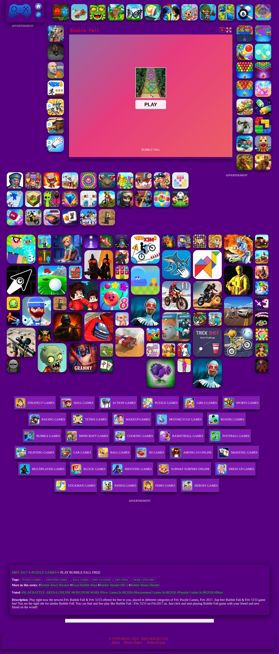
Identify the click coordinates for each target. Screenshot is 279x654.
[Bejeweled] (70, 206)
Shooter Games (56, 579)
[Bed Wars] (56, 40)
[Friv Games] (38, 8)
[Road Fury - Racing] (245, 151)
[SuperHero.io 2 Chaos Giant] (33, 187)
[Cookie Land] (162, 206)
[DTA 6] (88, 224)
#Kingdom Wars (85, 592)
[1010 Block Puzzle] (180, 187)
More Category (143, 579)
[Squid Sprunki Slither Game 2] (52, 206)
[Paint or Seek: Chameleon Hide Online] (56, 132)
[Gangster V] (263, 169)
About (116, 642)
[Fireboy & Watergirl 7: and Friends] (61, 19)
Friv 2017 (20, 572)
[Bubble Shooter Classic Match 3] (263, 77)
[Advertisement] (22, 90)
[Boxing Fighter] (143, 206)
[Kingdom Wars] (56, 114)
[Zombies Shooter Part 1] (15, 187)
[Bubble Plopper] (245, 40)
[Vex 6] (56, 95)
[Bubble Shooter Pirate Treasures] (245, 59)
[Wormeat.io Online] (263, 114)
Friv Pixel (121, 579)
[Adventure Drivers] (79, 19)
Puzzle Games (166, 402)
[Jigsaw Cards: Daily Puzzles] (226, 19)
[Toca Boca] (189, 19)
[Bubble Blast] (245, 95)
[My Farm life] (125, 187)
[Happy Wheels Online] (56, 77)
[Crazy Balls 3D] (153, 19)
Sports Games (247, 402)
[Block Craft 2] (33, 206)
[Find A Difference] (88, 206)
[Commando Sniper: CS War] (125, 206)
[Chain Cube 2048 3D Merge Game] (15, 224)
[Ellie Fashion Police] (162, 187)
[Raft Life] (70, 187)
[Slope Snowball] (143, 187)
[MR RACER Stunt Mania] (52, 224)
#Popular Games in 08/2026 (195, 592)
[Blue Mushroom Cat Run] (52, 187)
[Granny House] (56, 59)
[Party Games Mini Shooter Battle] (208, 19)
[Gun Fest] (15, 206)
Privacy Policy (133, 642)
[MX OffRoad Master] (107, 206)
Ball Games (81, 579)
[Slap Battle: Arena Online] (56, 151)
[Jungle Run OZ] (97, 19)
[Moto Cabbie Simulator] (33, 224)
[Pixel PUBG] (107, 224)
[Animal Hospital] (263, 151)
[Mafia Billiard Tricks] (245, 19)
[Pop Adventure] (88, 187)
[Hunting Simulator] (116, 19)
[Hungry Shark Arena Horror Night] (107, 187)
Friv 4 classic (102, 579)
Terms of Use (156, 642)
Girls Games (207, 402)
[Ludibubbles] (245, 114)
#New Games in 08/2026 (116, 592)
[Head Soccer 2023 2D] (180, 206)
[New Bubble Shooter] (263, 40)
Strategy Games (41, 402)
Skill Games (83, 402)
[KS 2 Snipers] (245, 132)
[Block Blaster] (263, 132)
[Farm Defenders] (245, 169)
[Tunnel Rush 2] (263, 19)
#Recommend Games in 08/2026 (155, 592)
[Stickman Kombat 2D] (171, 19)
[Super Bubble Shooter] (245, 77)
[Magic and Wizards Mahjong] (70, 224)
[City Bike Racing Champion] (134, 19)
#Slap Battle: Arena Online (46, 592)
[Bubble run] (263, 95)
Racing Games (53, 419)
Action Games (124, 402)
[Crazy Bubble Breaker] (263, 59)
